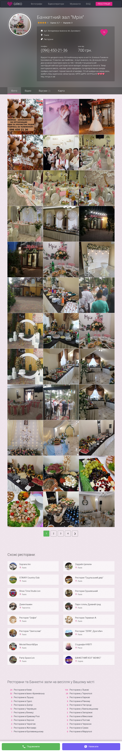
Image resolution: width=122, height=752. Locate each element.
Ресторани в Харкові (80, 697)
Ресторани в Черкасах (81, 724)
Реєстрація (104, 4)
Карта (61, 90)
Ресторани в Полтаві (80, 720)
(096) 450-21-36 (54, 50)
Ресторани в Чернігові (25, 724)
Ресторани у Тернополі (81, 693)
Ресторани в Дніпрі (23, 705)
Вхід (88, 4)
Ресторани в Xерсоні (24, 720)
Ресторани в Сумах (79, 728)
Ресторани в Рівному (80, 701)
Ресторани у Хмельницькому (84, 709)
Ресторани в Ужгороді (81, 705)
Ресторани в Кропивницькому (28, 731)
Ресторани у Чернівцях (25, 709)
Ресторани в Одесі (23, 701)
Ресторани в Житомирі (25, 728)
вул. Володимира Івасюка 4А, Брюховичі (62, 31)
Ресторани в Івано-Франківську (29, 693)
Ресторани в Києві (23, 690)
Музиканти (75, 4)
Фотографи (36, 4)
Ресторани (48, 39)
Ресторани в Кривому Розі (27, 716)
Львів (46, 35)
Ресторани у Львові (79, 690)
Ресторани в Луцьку (24, 697)
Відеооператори (56, 4)
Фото (14, 90)
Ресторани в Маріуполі (81, 731)
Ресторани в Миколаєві (81, 716)
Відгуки (44, 90)
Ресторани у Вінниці (23, 712)
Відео (28, 90)
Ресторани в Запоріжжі (81, 712)
